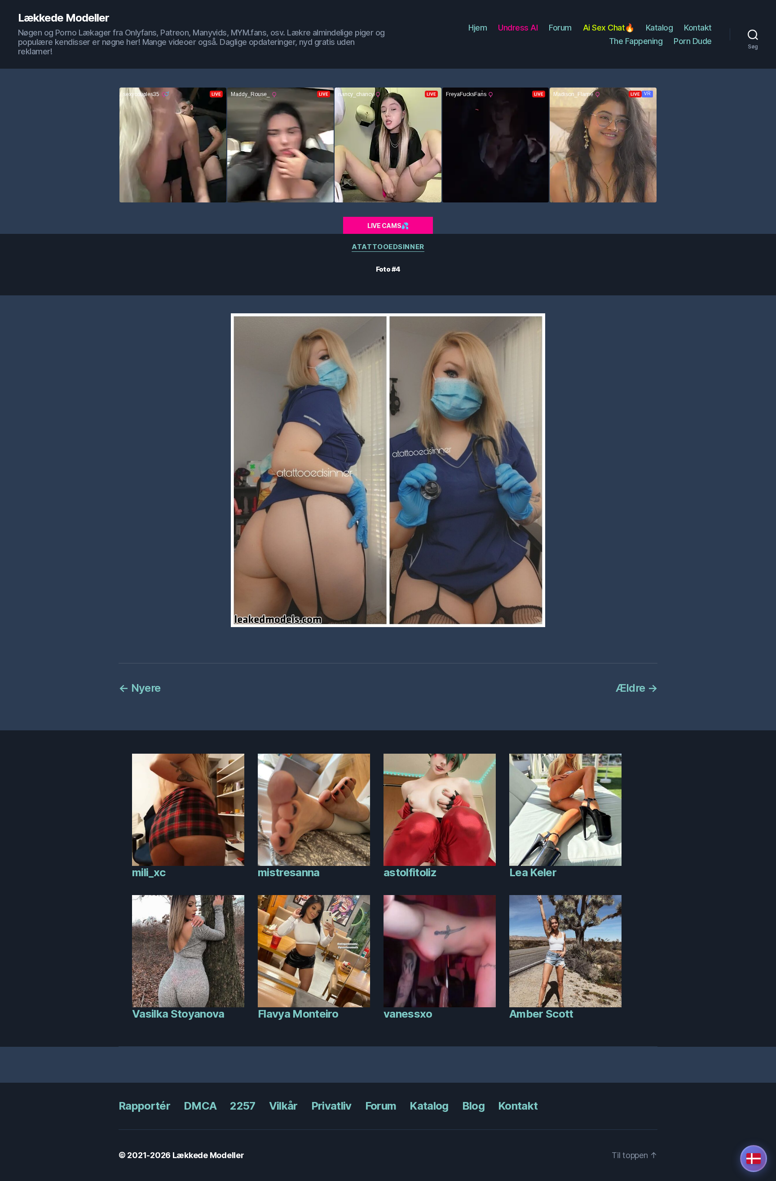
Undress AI (518, 27)
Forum (560, 27)
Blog (473, 1105)
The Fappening (636, 41)
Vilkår (283, 1105)
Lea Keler (532, 872)
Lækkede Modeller (63, 18)
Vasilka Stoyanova (178, 1013)
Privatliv (331, 1105)
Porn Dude (693, 41)
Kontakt (698, 27)
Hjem (477, 27)
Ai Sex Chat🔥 (609, 27)
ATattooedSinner (388, 247)
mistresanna (289, 872)
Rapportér (144, 1105)
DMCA (200, 1105)
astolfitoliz (410, 872)
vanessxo (408, 1013)
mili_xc (148, 872)
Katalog (659, 27)
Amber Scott (541, 1013)
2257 (242, 1105)
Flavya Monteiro (298, 1013)
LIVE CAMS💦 (388, 225)
